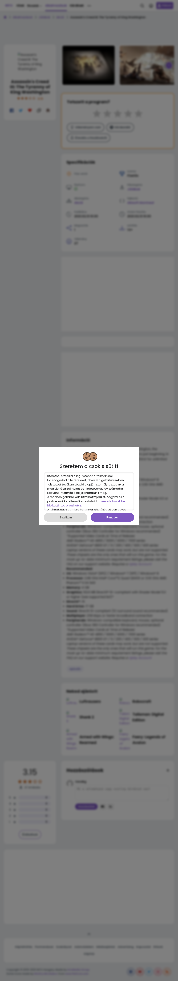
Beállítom (65, 517)
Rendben (112, 517)
